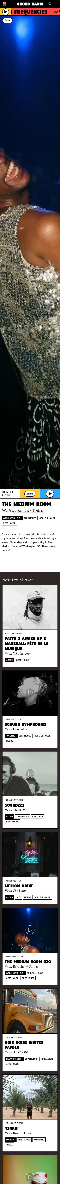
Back (7, 20)
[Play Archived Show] (50, 494)
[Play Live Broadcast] (6, 12)
